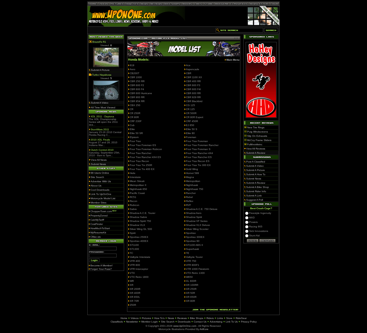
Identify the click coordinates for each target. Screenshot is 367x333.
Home (124, 318)
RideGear (241, 318)
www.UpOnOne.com (184, 326)
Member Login (149, 321)
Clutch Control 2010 (102, 150)
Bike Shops (196, 318)
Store (229, 318)
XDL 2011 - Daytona (102, 116)
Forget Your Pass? (101, 269)
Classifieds (117, 321)
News (171, 318)
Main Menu (232, 59)
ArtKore (204, 329)
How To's (159, 318)
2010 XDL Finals (100, 139)
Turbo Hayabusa (101, 74)
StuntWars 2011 (100, 129)
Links (220, 318)
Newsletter (132, 321)
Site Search (168, 321)
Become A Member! (101, 265)
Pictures (146, 318)
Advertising (216, 321)
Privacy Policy (249, 321)
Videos (135, 318)
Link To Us (232, 321)
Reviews (182, 318)
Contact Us (200, 321)
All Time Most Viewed (103, 107)
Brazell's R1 (99, 41)
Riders (210, 318)
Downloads (184, 321)
